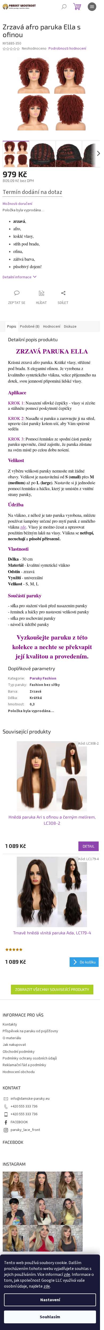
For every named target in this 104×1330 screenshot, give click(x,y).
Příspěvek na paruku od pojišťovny (30, 1031)
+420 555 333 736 (24, 1106)
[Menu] (92, 6)
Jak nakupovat (14, 1044)
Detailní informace (17, 277)
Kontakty (10, 1024)
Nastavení (50, 1300)
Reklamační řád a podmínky (24, 1065)
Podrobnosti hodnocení (67, 48)
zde (67, 1274)
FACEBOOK (19, 1122)
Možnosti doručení (17, 204)
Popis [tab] (11, 326)
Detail (88, 846)
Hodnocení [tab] (51, 326)
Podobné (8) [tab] (29, 326)
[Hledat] (64, 6)
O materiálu (12, 1038)
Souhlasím (50, 1317)
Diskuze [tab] (70, 326)
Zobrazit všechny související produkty (52, 989)
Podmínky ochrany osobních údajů (30, 1058)
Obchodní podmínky (19, 1051)
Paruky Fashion (43, 678)
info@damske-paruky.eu (30, 1098)
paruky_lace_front (25, 1130)
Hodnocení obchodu (19, 1072)
